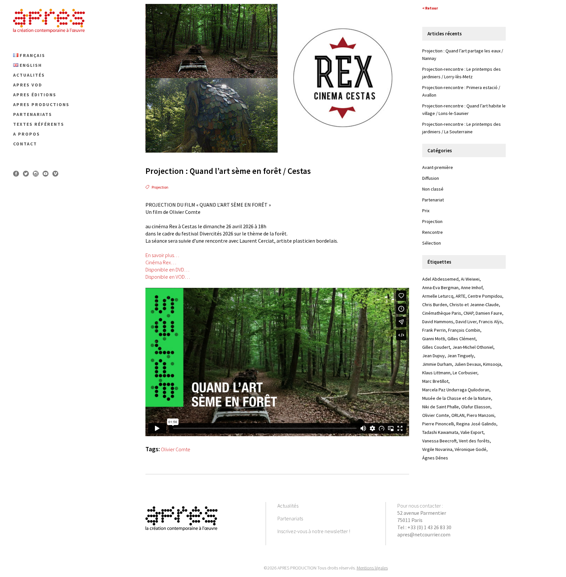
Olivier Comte (175, 449)
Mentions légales (372, 568)
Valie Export (472, 432)
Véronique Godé (470, 449)
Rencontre (432, 232)
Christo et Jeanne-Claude (474, 304)
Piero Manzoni (480, 415)
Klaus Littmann (436, 373)
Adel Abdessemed (440, 279)
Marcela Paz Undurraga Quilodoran (455, 390)
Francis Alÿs (490, 322)
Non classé (432, 189)
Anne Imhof (471, 287)
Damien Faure (489, 313)
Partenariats (290, 518)
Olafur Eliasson (475, 407)
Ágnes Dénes (435, 458)
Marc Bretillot (435, 381)
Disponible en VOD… (167, 276)
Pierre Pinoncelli (438, 424)
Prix (425, 211)
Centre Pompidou (485, 296)
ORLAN (457, 415)
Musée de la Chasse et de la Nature (456, 398)
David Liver (466, 322)
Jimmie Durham (437, 364)
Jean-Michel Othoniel (472, 347)
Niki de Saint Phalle (440, 407)
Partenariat (433, 200)
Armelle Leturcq (437, 296)
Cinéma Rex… (160, 262)
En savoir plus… (162, 255)
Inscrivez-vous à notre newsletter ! (313, 531)
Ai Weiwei (470, 279)
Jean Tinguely (460, 356)
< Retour (430, 8)
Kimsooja (492, 364)
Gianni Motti (433, 339)
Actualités (287, 505)
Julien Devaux (467, 364)
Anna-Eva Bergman (440, 287)
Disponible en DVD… (167, 269)
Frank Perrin (434, 330)
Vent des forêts (474, 441)
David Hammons (437, 322)
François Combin (464, 330)
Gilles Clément (461, 339)
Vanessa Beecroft (439, 441)
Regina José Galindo (476, 424)
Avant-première (437, 167)
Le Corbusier (465, 373)
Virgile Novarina (437, 449)
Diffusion (430, 178)
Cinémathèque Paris (441, 313)
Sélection (431, 243)
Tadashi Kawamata (440, 432)
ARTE (460, 296)
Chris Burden (434, 304)
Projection (160, 187)
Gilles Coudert (436, 347)
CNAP (468, 313)
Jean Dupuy (433, 356)
